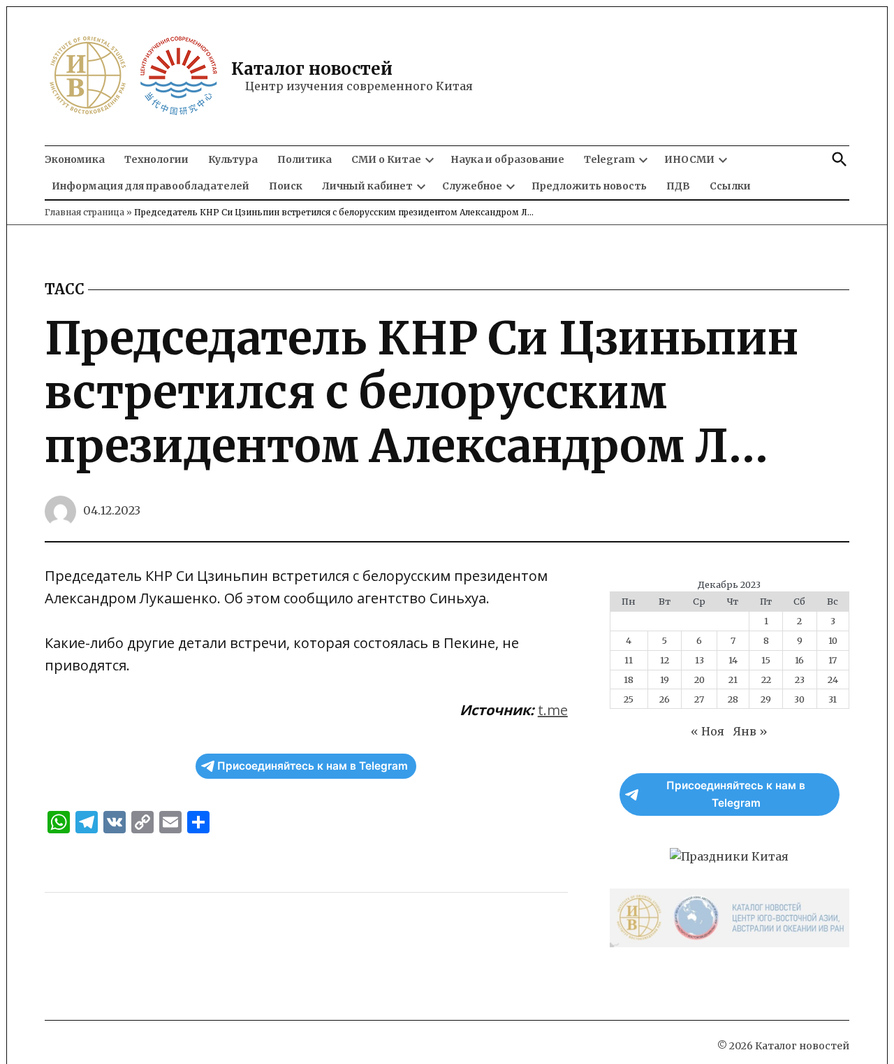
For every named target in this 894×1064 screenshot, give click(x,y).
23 (800, 679)
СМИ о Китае (386, 159)
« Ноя (707, 731)
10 (832, 640)
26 (664, 699)
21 (733, 679)
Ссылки (730, 186)
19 (664, 679)
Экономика (75, 159)
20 (699, 679)
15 (765, 660)
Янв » (750, 731)
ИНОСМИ (689, 159)
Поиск (285, 186)
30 (799, 699)
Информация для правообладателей (150, 186)
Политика (304, 159)
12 (664, 660)
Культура (233, 159)
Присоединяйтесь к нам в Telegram (312, 765)
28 (733, 699)
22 (766, 679)
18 (628, 679)
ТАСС (65, 289)
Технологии (156, 159)
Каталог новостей (312, 69)
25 (628, 699)
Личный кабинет (367, 186)
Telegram (609, 159)
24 (833, 679)
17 (832, 660)
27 (699, 699)
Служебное (472, 186)
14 (733, 660)
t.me (553, 709)
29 (766, 699)
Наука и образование (507, 159)
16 (799, 660)
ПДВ (678, 186)
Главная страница (84, 212)
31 (832, 699)
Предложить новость (589, 186)
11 (628, 660)
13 (699, 660)
